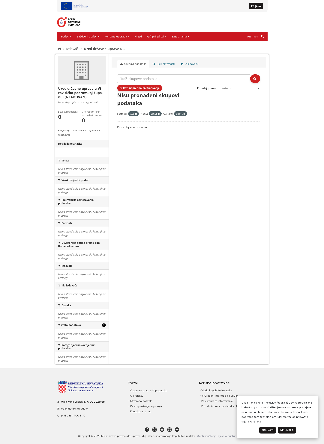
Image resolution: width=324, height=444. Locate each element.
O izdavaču (191, 64)
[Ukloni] (136, 113)
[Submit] (255, 78)
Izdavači (72, 48)
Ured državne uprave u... (104, 48)
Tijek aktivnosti (165, 64)
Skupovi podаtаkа (134, 64)
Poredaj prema (206, 88)
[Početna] (59, 48)
